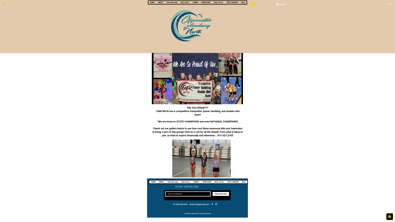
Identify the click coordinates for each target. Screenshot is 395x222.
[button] (253, 3)
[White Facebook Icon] (388, 4)
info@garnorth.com (202, 204)
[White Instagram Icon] (391, 4)
